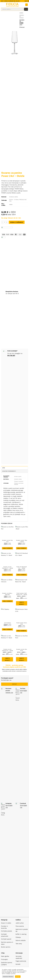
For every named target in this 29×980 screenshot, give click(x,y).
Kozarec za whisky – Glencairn (7, 594)
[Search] (26, 9)
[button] (23, 5)
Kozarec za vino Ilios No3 (7, 541)
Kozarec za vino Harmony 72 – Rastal (7, 567)
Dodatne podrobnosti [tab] (9, 471)
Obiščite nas (9, 692)
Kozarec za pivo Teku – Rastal (21, 541)
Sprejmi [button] (18, 976)
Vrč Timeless (7, 622)
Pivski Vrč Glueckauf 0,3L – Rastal (21, 567)
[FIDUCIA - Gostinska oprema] (12, 4)
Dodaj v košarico (16, 222)
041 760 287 (11, 355)
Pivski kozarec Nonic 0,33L (21, 623)
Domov (21, 12)
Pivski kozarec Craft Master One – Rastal (21, 594)
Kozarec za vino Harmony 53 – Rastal (7, 650)
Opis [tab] (3, 467)
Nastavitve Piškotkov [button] (8, 976)
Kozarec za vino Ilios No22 (21, 650)
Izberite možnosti (21, 603)
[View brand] (7, 228)
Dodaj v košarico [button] (7, 548)
